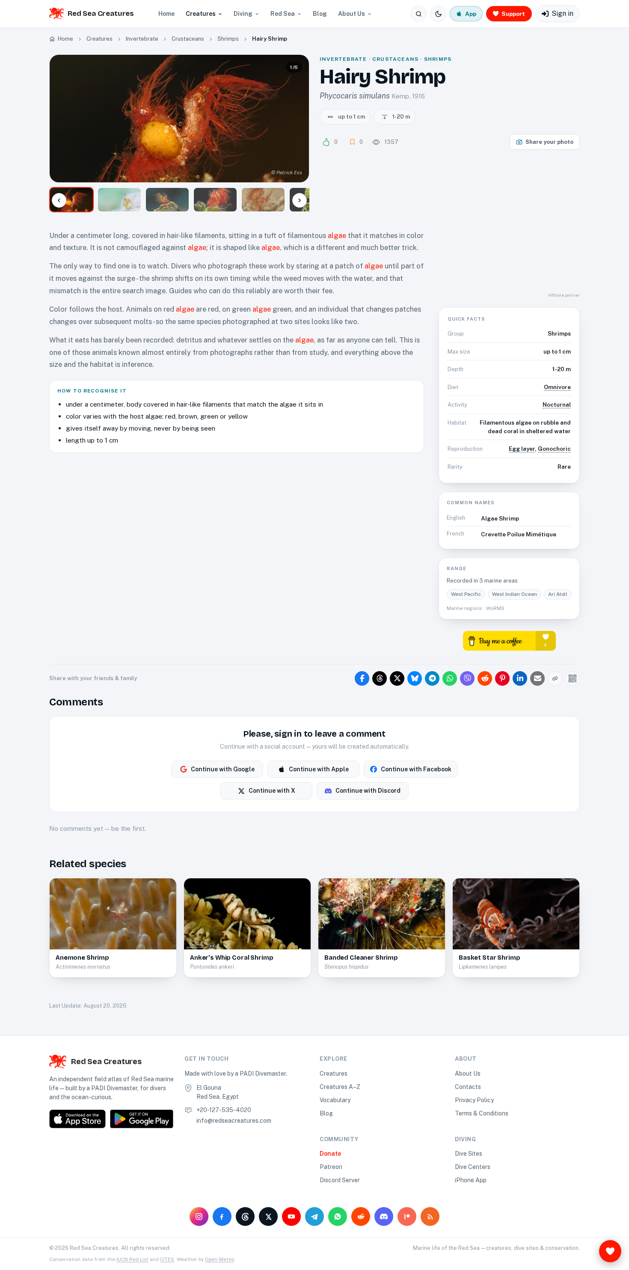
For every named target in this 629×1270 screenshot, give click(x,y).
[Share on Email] (537, 678)
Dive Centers (472, 1166)
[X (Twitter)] (268, 1216)
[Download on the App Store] (77, 1118)
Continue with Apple (319, 769)
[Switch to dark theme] (438, 14)
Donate (330, 1153)
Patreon (331, 1166)
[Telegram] (314, 1216)
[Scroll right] (299, 200)
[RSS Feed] (430, 1216)
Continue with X (272, 790)
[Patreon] (407, 1216)
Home (166, 13)
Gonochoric (554, 448)
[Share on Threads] (379, 678)
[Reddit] (360, 1216)
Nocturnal (557, 404)
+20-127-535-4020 (223, 1109)
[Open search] (418, 14)
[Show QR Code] (572, 678)
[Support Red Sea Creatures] (610, 1251)
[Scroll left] (59, 200)
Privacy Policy (474, 1100)
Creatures (201, 13)
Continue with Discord (368, 790)
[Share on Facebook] (362, 678)
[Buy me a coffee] (509, 640)
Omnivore (557, 387)
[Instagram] (199, 1216)
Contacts (468, 1086)
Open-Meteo (219, 1259)
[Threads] (245, 1216)
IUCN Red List (132, 1259)
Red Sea (282, 13)
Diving (243, 13)
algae (337, 235)
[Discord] (383, 1216)
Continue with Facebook (416, 769)
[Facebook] (222, 1216)
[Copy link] (555, 678)
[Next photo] (295, 118)
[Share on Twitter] (397, 678)
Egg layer (522, 448)
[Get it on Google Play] (141, 1118)
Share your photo (549, 142)
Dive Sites (468, 1153)
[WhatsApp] (337, 1216)
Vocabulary (335, 1100)
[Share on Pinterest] (502, 678)
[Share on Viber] (467, 678)
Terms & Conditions (481, 1113)
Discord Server (340, 1180)
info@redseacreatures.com (233, 1120)
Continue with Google (223, 769)
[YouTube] (291, 1216)
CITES (167, 1259)
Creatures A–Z (340, 1086)
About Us (351, 13)
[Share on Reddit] (485, 678)
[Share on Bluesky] (414, 678)
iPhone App (471, 1180)
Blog (320, 13)
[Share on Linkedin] (520, 678)
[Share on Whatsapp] (449, 678)
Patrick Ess (289, 172)
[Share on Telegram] (432, 678)
